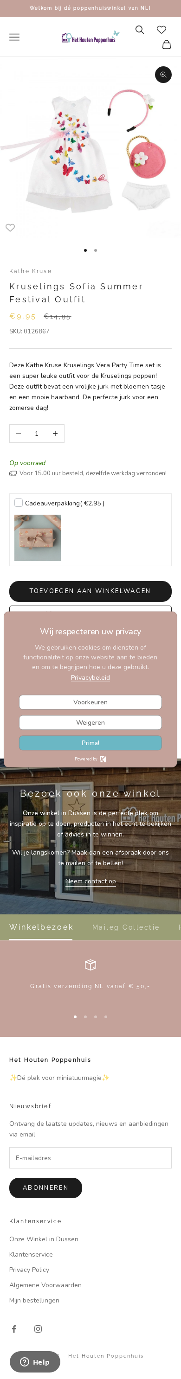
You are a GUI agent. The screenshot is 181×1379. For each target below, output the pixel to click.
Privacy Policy (29, 1269)
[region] (90, 980)
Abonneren (46, 1188)
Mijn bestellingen (34, 1300)
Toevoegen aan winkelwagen (90, 591)
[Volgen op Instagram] (38, 1329)
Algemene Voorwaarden (45, 1285)
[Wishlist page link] (161, 29)
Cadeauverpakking (64, 503)
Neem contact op (90, 881)
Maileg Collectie (126, 927)
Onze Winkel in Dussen (43, 1239)
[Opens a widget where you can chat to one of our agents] (34, 1362)
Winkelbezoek (41, 927)
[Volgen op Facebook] (14, 1329)
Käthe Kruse (30, 271)
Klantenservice (31, 1254)
